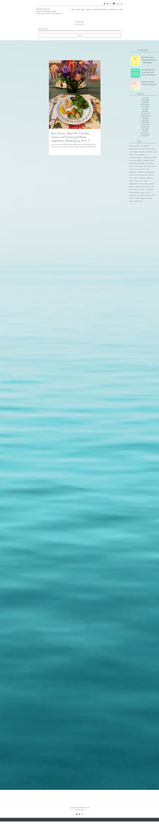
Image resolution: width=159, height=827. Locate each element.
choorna (137, 169)
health (150, 198)
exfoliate (131, 186)
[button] (122, 4)
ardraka (131, 154)
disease (136, 181)
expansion (138, 186)
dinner (131, 181)
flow (146, 189)
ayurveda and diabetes (135, 160)
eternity (141, 183)
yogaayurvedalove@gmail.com (80, 807)
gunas (148, 195)
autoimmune (142, 154)
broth (135, 166)
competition (132, 172)
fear (153, 186)
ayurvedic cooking (148, 160)
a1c (141, 146)
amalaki (135, 152)
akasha (153, 149)
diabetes (136, 178)
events (146, 183)
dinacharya (149, 178)
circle (147, 169)
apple (155, 152)
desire (131, 178)
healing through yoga (140, 198)
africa (140, 149)
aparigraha (149, 152)
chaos (154, 166)
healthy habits (138, 201)
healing (131, 198)
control (131, 175)
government (132, 195)
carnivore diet (142, 166)
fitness (142, 189)
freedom (151, 189)
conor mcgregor (149, 172)
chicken (131, 169)
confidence (140, 172)
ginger (142, 192)
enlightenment (133, 183)
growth (144, 195)
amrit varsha (141, 152)
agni (144, 149)
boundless (142, 163)
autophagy (146, 157)
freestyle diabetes (134, 192)
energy (145, 181)
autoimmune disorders (135, 157)
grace (139, 195)
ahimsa (148, 149)
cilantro (142, 169)
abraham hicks (133, 149)
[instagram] (107, 4)
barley (131, 163)
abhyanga (146, 146)
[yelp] (110, 4)
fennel (131, 189)
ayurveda (153, 157)
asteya (136, 154)
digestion (142, 178)
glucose (147, 192)
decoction (151, 175)
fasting (149, 186)
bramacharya (149, 163)
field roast (136, 189)
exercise (151, 183)
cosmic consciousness (140, 175)
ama (130, 152)
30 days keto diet (134, 146)
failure (144, 186)
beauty (136, 163)
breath (131, 166)
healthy (131, 201)
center (149, 166)
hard (153, 195)
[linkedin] (104, 4)
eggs (140, 181)
